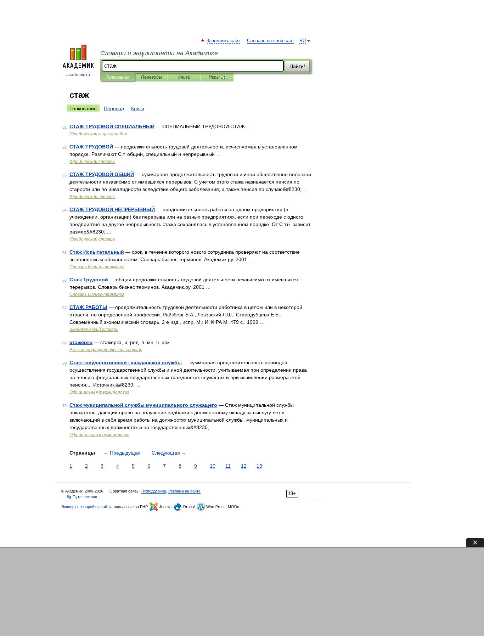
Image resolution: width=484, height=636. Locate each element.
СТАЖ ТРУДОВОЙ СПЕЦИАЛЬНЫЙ (111, 126)
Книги (184, 77)
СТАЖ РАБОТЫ (88, 307)
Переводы (151, 77)
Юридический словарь (92, 161)
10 (212, 466)
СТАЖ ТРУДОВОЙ (91, 147)
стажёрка (80, 342)
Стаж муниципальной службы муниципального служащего (143, 405)
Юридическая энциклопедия (98, 133)
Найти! (297, 66)
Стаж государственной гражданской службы (125, 362)
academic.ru (78, 74)
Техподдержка (153, 491)
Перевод (114, 108)
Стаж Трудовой (88, 279)
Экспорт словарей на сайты (86, 507)
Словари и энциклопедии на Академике (159, 53)
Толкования (117, 77)
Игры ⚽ (217, 77)
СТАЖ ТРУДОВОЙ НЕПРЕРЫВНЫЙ (112, 209)
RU (302, 40)
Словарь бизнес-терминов (96, 266)
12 (244, 466)
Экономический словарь (93, 329)
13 (259, 466)
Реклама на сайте (184, 491)
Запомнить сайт (223, 40)
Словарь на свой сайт (270, 40)
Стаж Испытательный (96, 252)
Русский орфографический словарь (105, 349)
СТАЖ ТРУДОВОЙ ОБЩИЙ (101, 174)
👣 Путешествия (82, 497)
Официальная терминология (99, 392)
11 (228, 466)
